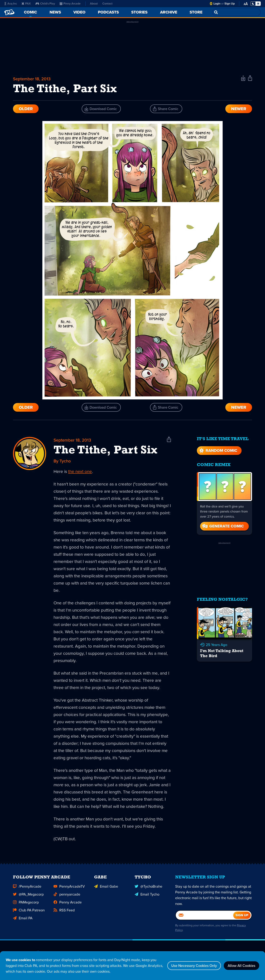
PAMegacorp (29, 902)
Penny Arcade (70, 902)
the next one (80, 471)
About (94, 3)
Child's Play (47, 3)
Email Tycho (149, 894)
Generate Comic (226, 526)
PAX (28, 3)
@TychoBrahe (151, 886)
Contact (107, 3)
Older (26, 109)
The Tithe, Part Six (105, 450)
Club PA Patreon (32, 910)
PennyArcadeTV (72, 886)
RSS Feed (67, 910)
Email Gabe (109, 886)
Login (216, 3)
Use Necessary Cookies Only (194, 965)
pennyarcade (69, 894)
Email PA (25, 918)
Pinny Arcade (72, 3)
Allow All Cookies (241, 965)
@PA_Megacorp (31, 894)
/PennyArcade (30, 886)
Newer (238, 109)
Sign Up (229, 3)
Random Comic (221, 450)
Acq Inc (12, 3)
